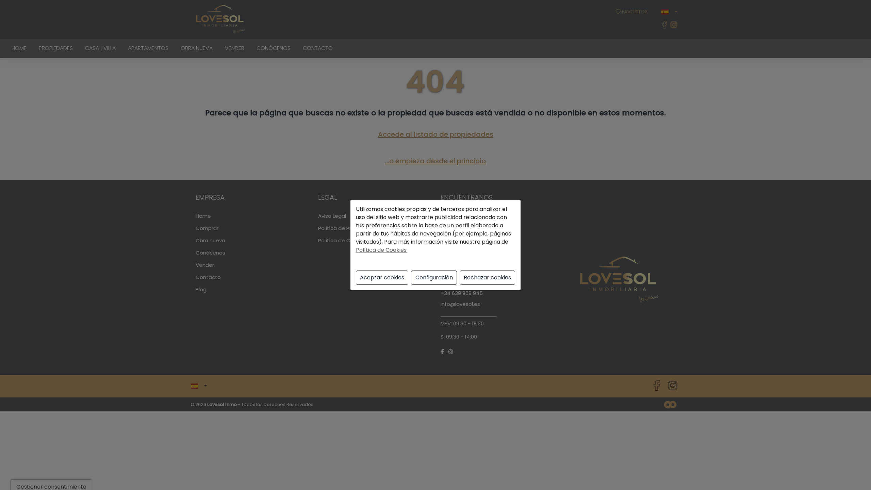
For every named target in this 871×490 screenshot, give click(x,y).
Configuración (434, 277)
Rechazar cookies (487, 277)
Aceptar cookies (382, 277)
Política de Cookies (381, 250)
